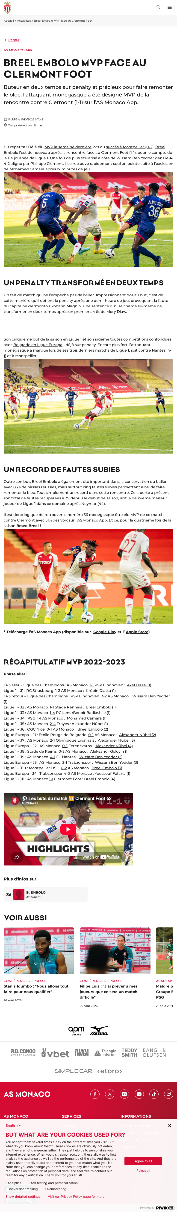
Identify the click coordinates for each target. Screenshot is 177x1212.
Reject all (143, 1170)
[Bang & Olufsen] (154, 1052)
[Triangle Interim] (105, 1052)
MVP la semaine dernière (67, 147)
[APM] (76, 1030)
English (12, 1125)
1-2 (57, 690)
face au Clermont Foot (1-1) (111, 152)
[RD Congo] (23, 1052)
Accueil (9, 20)
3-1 (64, 762)
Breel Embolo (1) (101, 707)
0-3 (62, 751)
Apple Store (137, 632)
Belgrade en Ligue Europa (37, 345)
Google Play (104, 632)
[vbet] (55, 1052)
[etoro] (109, 1071)
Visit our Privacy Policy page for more (76, 1196)
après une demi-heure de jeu (101, 300)
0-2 (64, 768)
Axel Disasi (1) (139, 685)
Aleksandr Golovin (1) (109, 751)
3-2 (104, 696)
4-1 (52, 757)
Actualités (24, 20)
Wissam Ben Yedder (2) (100, 757)
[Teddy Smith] (129, 1052)
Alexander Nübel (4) (114, 746)
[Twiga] (81, 1052)
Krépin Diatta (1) (101, 690)
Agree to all (143, 1161)
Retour (14, 40)
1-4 (52, 713)
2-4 (53, 724)
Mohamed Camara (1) (86, 718)
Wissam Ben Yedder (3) (116, 762)
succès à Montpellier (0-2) (129, 147)
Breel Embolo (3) (106, 768)
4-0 (67, 773)
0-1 (49, 729)
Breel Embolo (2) (92, 729)
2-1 (52, 740)
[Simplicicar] (73, 1071)
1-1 (91, 685)
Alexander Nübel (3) (116, 740)
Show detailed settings (23, 1196)
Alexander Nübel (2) (137, 735)
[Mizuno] (99, 1030)
